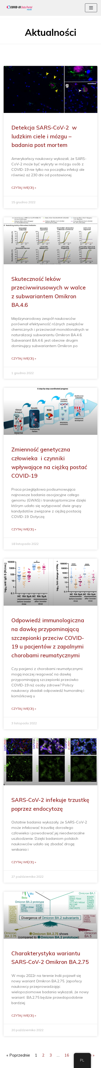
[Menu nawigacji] (91, 7)
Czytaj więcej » (23, 188)
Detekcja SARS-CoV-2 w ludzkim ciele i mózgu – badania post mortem (44, 136)
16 (66, 1055)
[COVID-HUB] (19, 8)
